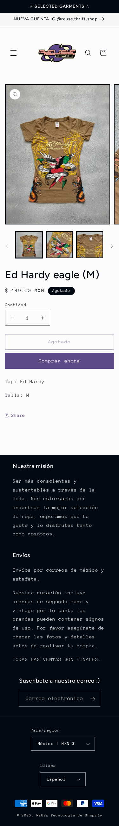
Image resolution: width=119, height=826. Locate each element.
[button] (13, 52)
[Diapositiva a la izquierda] (7, 246)
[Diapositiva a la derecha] (112, 246)
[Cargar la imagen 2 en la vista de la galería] (59, 244)
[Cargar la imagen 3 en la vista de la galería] (89, 244)
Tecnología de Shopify (76, 815)
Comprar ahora (59, 360)
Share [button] (18, 415)
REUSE (42, 815)
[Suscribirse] (92, 698)
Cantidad (15, 304)
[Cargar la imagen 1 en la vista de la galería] (29, 244)
